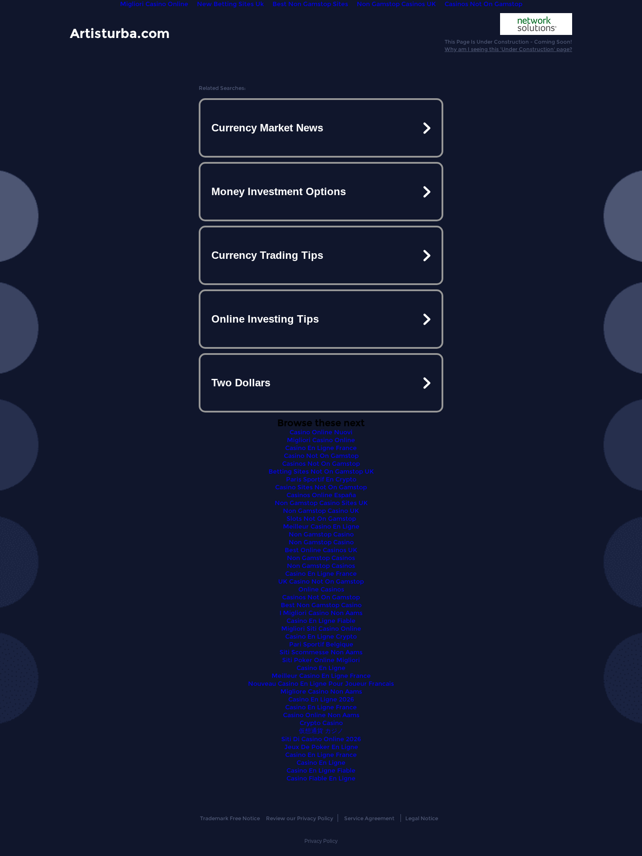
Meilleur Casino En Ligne (321, 526)
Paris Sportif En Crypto (321, 479)
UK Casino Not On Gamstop (321, 581)
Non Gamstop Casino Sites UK (321, 503)
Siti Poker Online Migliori (321, 660)
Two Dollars (240, 382)
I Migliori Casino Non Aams (321, 613)
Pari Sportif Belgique (321, 644)
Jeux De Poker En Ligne (321, 747)
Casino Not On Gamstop (321, 456)
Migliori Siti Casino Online (321, 629)
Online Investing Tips (265, 319)
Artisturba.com (119, 33)
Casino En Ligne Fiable (321, 621)
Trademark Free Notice (230, 818)
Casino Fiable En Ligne (321, 778)
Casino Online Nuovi (321, 432)
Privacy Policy (321, 841)
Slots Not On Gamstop (321, 519)
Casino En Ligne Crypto (321, 636)
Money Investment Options (278, 191)
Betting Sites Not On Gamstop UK (321, 471)
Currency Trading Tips (267, 255)
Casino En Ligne (321, 668)
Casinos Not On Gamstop (321, 464)
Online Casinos (321, 589)
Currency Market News (267, 128)
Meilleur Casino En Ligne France (321, 676)
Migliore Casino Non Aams (321, 691)
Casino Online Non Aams (321, 715)
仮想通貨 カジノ (321, 731)
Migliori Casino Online (321, 440)
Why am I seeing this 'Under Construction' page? (508, 49)
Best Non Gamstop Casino (321, 605)
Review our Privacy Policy (299, 818)
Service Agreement (369, 818)
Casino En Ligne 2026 (321, 699)
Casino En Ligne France (321, 448)
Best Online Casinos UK (321, 550)
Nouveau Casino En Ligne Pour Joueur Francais (321, 684)
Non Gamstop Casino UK (321, 511)
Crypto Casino (321, 723)
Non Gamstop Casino (321, 534)
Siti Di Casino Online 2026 (321, 739)
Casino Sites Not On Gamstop (321, 487)
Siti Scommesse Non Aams (321, 652)
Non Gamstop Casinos (321, 558)
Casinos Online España (321, 495)
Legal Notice (421, 818)
